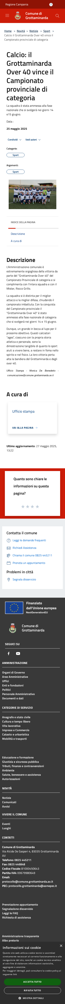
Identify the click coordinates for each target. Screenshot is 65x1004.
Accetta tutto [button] (32, 981)
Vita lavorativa (11, 726)
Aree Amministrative (15, 677)
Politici (6, 689)
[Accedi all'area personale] (51, 4)
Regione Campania (16, 4)
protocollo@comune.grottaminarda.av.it (27, 881)
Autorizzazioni (11, 779)
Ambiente (8, 770)
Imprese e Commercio (15, 730)
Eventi (6, 824)
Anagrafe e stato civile (16, 717)
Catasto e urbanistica (15, 734)
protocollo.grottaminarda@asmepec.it (32, 886)
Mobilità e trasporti (14, 739)
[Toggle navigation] (7, 15)
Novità (21, 31)
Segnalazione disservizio (17, 909)
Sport (46, 31)
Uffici (5, 681)
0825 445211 (22, 860)
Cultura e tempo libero (16, 721)
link (15, 974)
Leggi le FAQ (10, 913)
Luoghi (6, 828)
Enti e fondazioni (12, 685)
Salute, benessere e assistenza (21, 774)
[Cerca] (57, 16)
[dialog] (32, 973)
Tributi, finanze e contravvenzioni (23, 766)
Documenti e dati (12, 698)
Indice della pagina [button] (23, 222)
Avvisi (6, 806)
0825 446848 (16, 864)
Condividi (13, 140)
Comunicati (9, 802)
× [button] (61, 946)
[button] (32, 998)
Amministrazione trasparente (20, 936)
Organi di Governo (13, 672)
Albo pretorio (10, 940)
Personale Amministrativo (18, 694)
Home (8, 31)
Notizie (33, 31)
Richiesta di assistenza (16, 917)
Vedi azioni (31, 140)
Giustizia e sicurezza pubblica (20, 762)
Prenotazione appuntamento (20, 904)
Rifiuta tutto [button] (32, 990)
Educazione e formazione (18, 757)
